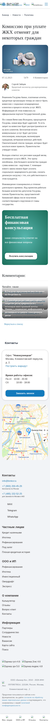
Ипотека (6, 537)
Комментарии (40, 77)
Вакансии (7, 641)
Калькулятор (8, 601)
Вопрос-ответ (9, 609)
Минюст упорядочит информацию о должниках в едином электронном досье (24, 312)
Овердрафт (8, 581)
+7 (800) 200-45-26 (12, 486)
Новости (6, 637)
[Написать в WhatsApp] (5, 4)
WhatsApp (12, 516)
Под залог (7, 547)
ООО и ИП (9, 561)
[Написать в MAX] (26, 4)
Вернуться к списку (13, 324)
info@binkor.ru (9, 481)
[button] (37, 4)
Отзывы (6, 605)
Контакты (8, 475)
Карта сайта (8, 645)
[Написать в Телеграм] (16, 4)
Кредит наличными (12, 532)
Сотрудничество (10, 632)
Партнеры (7, 628)
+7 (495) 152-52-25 (12, 493)
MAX (9, 504)
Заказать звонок (25, 393)
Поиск (5, 649)
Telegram (12, 510)
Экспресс (7, 586)
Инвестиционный (11, 576)
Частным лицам (13, 527)
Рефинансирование (12, 542)
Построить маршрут (17, 366)
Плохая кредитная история (16, 552)
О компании (10, 595)
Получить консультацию (21, 256)
